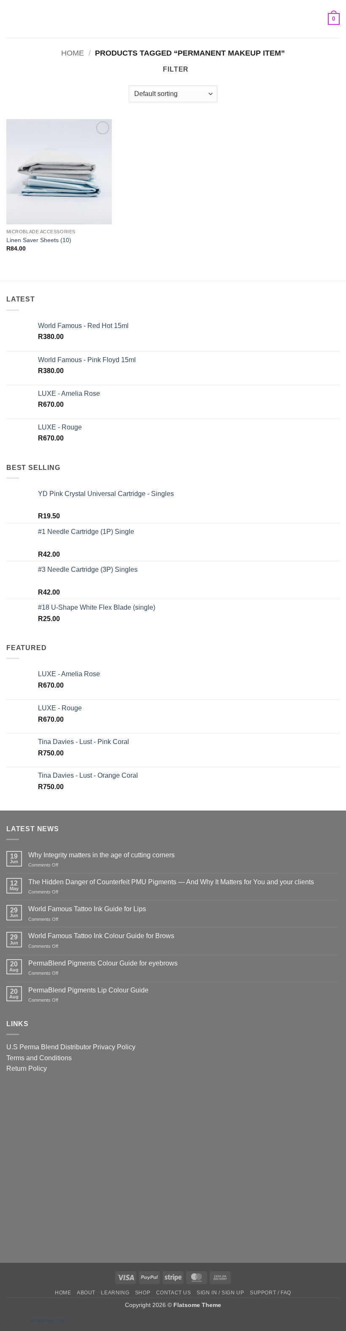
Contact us (173, 1293)
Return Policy (26, 1068)
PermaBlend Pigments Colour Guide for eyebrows (103, 963)
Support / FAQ (270, 1293)
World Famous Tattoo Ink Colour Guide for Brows (101, 935)
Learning (115, 1293)
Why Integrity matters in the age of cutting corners (101, 855)
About (86, 1293)
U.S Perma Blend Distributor (48, 1047)
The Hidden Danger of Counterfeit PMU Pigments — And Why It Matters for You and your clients (171, 882)
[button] (11, 18)
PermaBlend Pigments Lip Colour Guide (88, 990)
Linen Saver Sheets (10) (38, 240)
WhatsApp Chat (49, 1320)
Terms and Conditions (39, 1058)
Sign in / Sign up (220, 1293)
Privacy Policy (114, 1047)
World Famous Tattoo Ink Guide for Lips (87, 908)
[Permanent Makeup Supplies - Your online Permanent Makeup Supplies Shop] (173, 19)
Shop (142, 1293)
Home (72, 52)
